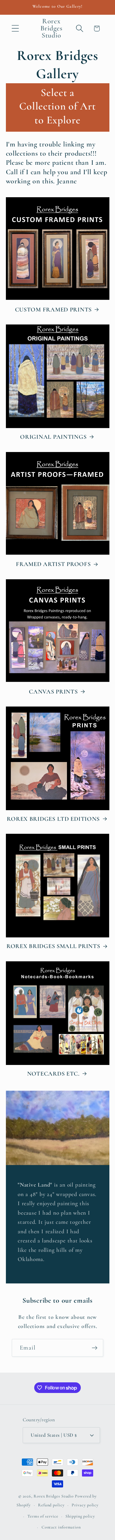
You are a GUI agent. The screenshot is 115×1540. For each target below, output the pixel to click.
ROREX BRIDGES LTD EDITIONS (53, 819)
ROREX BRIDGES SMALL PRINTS (53, 946)
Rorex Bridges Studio (54, 1496)
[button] (15, 28)
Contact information (61, 1527)
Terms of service (42, 1516)
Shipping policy (80, 1516)
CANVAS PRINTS (53, 691)
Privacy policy (85, 1505)
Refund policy (51, 1505)
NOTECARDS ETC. (53, 1073)
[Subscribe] (94, 1348)
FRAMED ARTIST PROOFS (53, 564)
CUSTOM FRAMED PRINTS (53, 309)
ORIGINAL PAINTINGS (53, 437)
